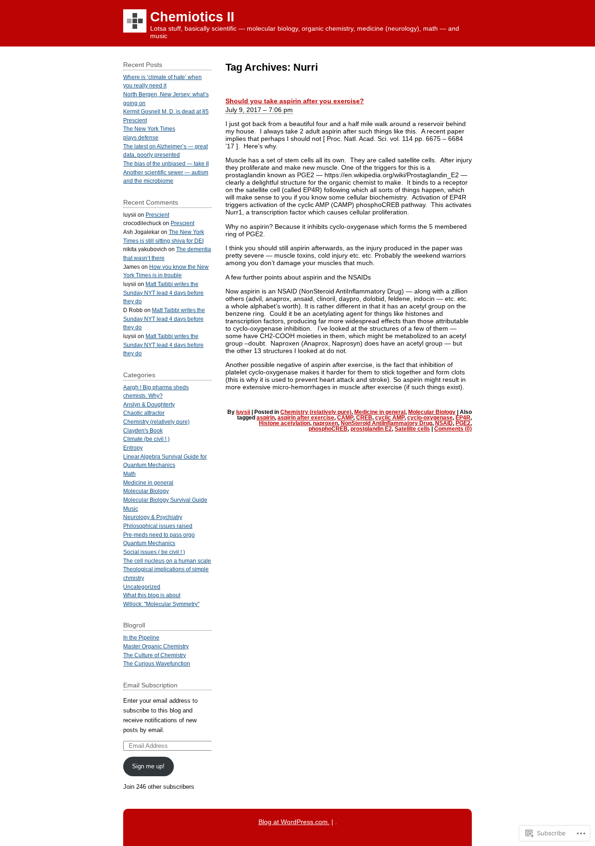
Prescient (135, 120)
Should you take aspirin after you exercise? (294, 101)
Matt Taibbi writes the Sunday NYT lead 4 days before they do (163, 292)
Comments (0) (453, 429)
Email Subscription (150, 685)
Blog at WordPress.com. (294, 822)
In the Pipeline (141, 637)
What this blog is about (151, 595)
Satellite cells (412, 429)
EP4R (463, 417)
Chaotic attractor (144, 413)
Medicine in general (379, 412)
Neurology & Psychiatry (152, 517)
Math (129, 474)
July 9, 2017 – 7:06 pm (259, 109)
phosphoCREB (328, 429)
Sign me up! (148, 766)
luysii (243, 412)
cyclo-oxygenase (430, 417)
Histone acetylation (284, 423)
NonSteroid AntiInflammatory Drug (386, 423)
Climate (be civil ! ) (146, 439)
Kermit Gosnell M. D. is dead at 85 (166, 111)
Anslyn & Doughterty (149, 404)
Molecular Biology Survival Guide (165, 500)
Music (130, 509)
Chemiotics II (192, 16)
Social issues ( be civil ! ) (154, 552)
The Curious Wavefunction (156, 663)
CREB (364, 417)
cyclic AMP (389, 417)
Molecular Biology (432, 412)
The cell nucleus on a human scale (167, 561)
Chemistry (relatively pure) (315, 412)
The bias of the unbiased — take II (166, 163)
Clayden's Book (143, 430)
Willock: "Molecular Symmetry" (161, 604)
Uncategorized (141, 587)
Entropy (133, 448)
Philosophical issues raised (157, 526)
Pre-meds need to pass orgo (159, 535)
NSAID (444, 423)
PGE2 (463, 423)
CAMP (345, 417)
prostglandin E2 (371, 429)
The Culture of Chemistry (154, 655)
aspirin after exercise (306, 417)
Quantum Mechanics (149, 543)
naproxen (325, 423)
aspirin (266, 417)
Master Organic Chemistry (156, 646)
